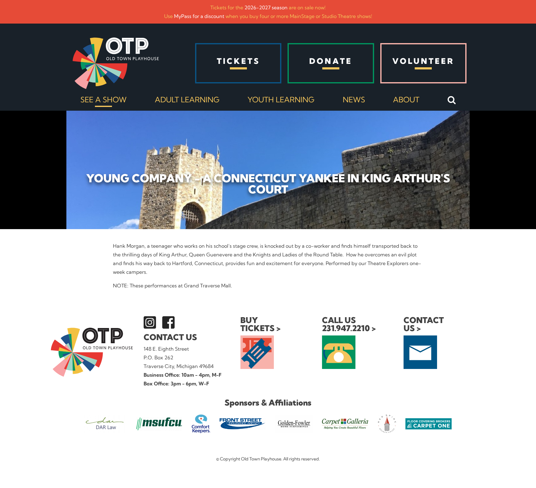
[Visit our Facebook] (168, 322)
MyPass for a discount (199, 16)
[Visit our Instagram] (150, 322)
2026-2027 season (266, 7)
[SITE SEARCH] (452, 100)
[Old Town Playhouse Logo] (116, 63)
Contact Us (170, 337)
